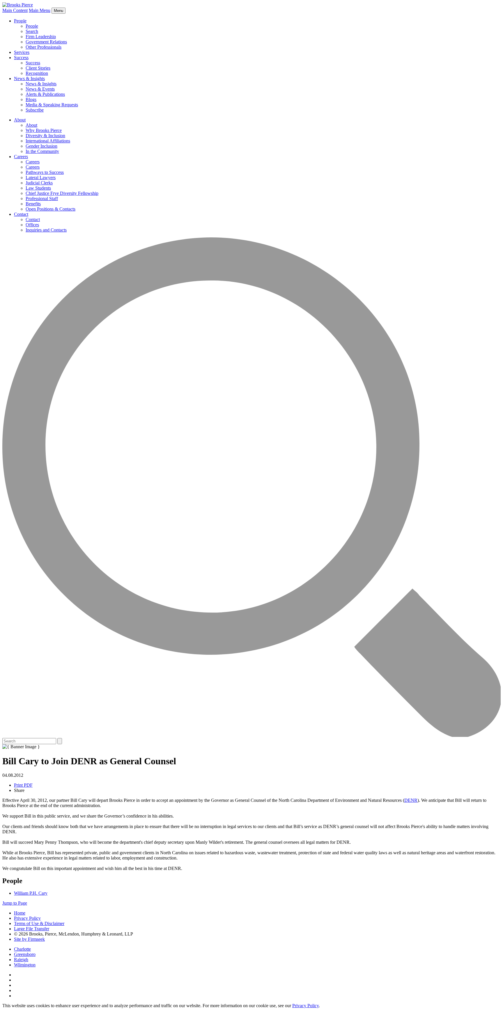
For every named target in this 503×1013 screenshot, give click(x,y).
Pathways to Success (45, 172)
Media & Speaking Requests (52, 104)
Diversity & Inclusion (45, 135)
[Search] (251, 735)
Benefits (33, 203)
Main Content (15, 10)
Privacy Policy (27, 918)
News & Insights (29, 78)
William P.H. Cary (30, 893)
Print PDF (23, 785)
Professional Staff (42, 198)
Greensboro (25, 954)
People (20, 20)
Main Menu (39, 10)
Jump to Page (14, 903)
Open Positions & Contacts (50, 209)
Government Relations (46, 41)
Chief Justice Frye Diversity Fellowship (62, 193)
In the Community (42, 151)
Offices (32, 224)
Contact (21, 214)
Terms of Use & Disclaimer (39, 923)
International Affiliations (48, 140)
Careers (21, 156)
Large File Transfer (31, 928)
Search (32, 31)
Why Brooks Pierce (44, 130)
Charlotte (22, 949)
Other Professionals (43, 47)
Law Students (38, 188)
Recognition (37, 73)
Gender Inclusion (41, 146)
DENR (410, 800)
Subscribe (35, 109)
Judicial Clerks (39, 182)
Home (19, 912)
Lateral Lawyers (41, 177)
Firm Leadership (41, 36)
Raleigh (21, 959)
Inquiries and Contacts (46, 229)
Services (21, 52)
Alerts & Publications (45, 94)
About (20, 119)
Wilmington (25, 964)
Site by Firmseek (29, 939)
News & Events (40, 89)
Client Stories (38, 68)
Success (21, 57)
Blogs (31, 99)
